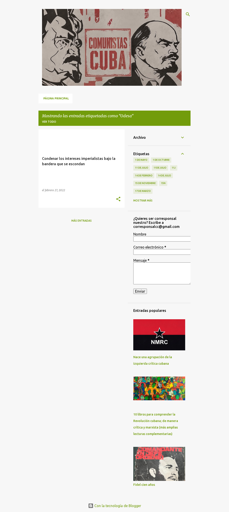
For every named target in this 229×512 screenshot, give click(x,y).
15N (163, 183)
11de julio (160, 167)
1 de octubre (161, 160)
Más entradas (81, 220)
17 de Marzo (143, 191)
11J (174, 167)
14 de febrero (144, 175)
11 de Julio (141, 167)
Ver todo (49, 121)
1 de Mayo (141, 160)
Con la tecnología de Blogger (117, 506)
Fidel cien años (144, 484)
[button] (118, 199)
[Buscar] (188, 14)
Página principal (56, 98)
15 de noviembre (145, 183)
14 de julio (164, 175)
